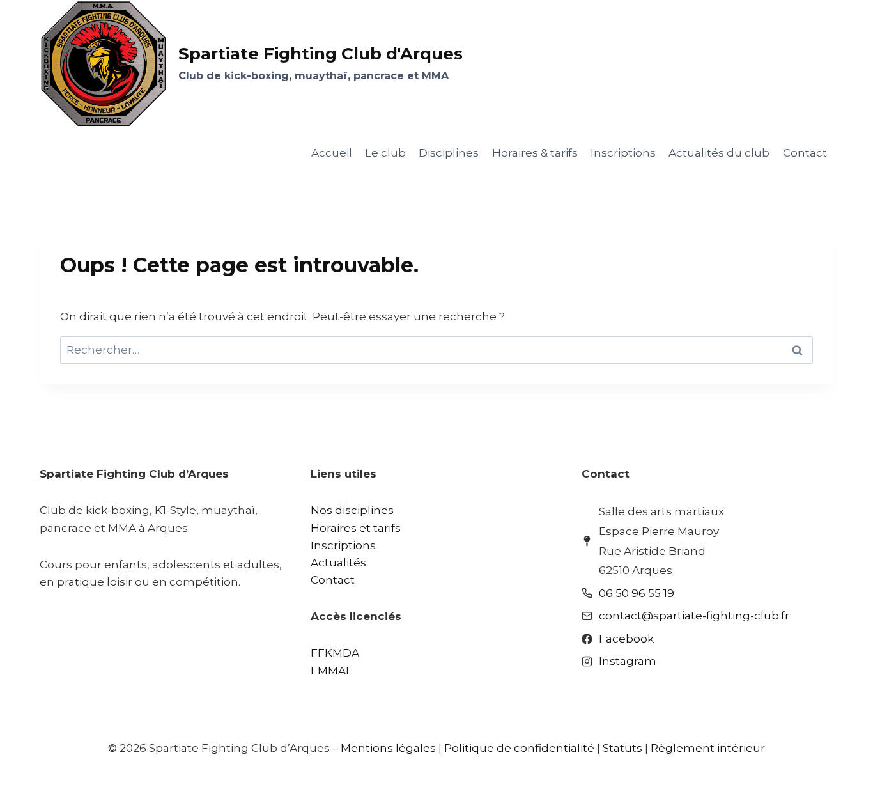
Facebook (626, 638)
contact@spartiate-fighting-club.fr (694, 615)
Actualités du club (718, 152)
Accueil (331, 152)
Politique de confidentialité (519, 748)
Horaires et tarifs (356, 528)
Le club (385, 152)
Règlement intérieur (708, 748)
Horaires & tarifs (535, 152)
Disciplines (449, 152)
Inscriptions (623, 152)
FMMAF (332, 670)
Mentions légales (388, 748)
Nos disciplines (352, 510)
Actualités (338, 562)
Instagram (627, 661)
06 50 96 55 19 (636, 593)
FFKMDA (335, 652)
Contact (805, 152)
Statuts (622, 748)
